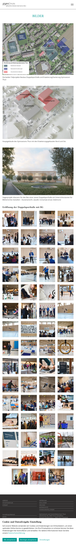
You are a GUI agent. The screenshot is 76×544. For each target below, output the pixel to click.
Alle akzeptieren (10, 540)
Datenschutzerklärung (16, 533)
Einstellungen (45, 540)
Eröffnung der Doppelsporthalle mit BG (22, 207)
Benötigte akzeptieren (28, 540)
